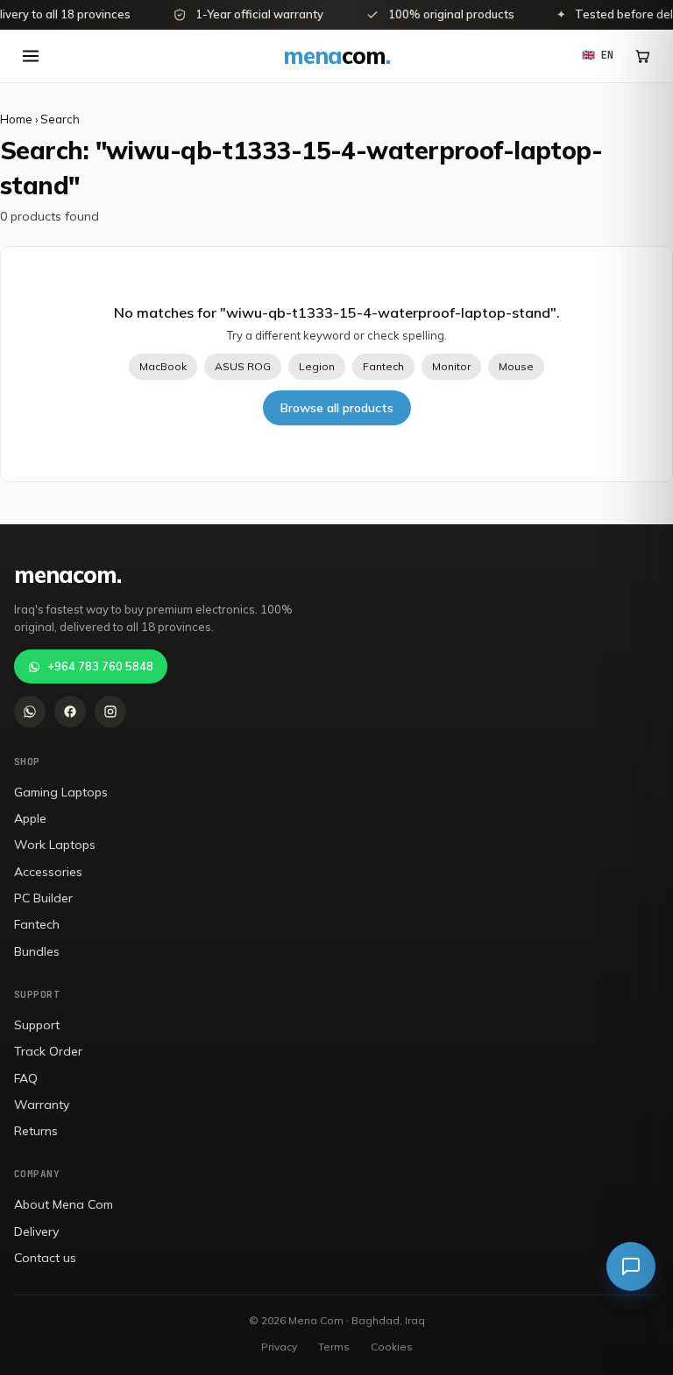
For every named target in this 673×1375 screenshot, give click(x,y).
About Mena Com (63, 1204)
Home (16, 119)
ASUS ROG (243, 366)
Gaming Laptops (61, 792)
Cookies (392, 1346)
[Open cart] (642, 56)
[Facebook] (70, 711)
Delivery (36, 1231)
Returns (36, 1131)
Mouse (516, 366)
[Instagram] (110, 711)
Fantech (383, 366)
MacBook (163, 366)
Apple (30, 818)
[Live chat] (630, 1266)
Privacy (279, 1346)
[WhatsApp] (30, 711)
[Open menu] (30, 56)
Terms (334, 1346)
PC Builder (43, 898)
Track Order (48, 1051)
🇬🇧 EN (597, 55)
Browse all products (336, 408)
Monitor (451, 366)
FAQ (26, 1078)
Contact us (45, 1258)
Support (37, 1025)
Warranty (41, 1104)
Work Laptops (55, 844)
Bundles (37, 951)
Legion (317, 366)
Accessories (48, 872)
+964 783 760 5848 (100, 666)
